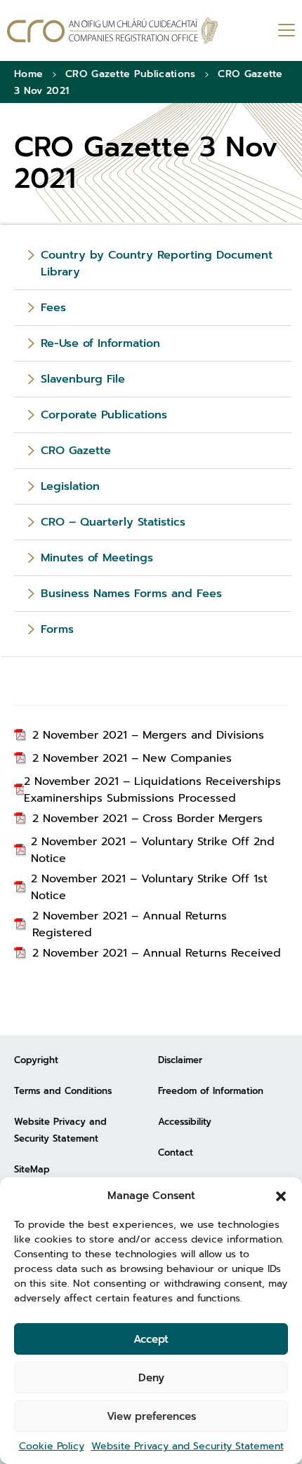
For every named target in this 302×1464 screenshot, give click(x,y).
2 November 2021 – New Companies (132, 758)
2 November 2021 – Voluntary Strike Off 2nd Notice (153, 850)
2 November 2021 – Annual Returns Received (156, 953)
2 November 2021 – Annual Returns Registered (129, 924)
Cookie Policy (51, 1446)
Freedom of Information (210, 1090)
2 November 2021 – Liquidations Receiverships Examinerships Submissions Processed (152, 790)
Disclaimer (180, 1060)
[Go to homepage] (112, 30)
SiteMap (32, 1169)
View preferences (151, 1416)
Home (28, 74)
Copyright (36, 1060)
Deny (151, 1378)
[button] (281, 1196)
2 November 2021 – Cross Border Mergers (147, 818)
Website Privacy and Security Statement (187, 1446)
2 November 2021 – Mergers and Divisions (148, 735)
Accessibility (184, 1121)
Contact (175, 1152)
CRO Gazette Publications (130, 74)
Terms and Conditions (63, 1090)
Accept (151, 1339)
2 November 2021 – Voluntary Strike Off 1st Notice (149, 887)
